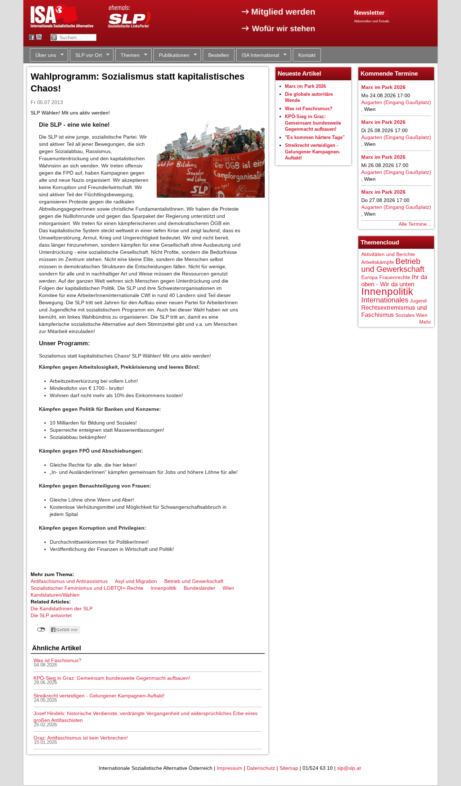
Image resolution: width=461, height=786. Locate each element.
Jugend (418, 301)
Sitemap (288, 768)
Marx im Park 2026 (305, 86)
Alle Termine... (415, 224)
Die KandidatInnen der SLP (62, 608)
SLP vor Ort (86, 55)
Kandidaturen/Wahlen (55, 595)
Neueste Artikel (299, 73)
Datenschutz (261, 768)
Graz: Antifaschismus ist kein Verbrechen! (80, 738)
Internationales (384, 300)
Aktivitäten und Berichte (388, 254)
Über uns (43, 55)
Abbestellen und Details (371, 21)
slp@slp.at (349, 768)
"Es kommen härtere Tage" (315, 137)
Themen (127, 55)
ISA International (257, 55)
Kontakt (306, 55)
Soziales (405, 315)
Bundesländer (199, 588)
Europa (369, 277)
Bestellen (218, 55)
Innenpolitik (163, 588)
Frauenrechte (394, 277)
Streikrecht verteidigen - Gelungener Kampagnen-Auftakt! (99, 696)
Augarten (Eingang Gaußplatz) (396, 102)
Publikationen (171, 55)
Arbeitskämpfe (377, 262)
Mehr (425, 322)
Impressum (229, 768)
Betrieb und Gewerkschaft (193, 581)
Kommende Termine (389, 73)
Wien (228, 588)
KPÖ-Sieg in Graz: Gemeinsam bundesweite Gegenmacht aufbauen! (111, 678)
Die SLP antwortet (51, 615)
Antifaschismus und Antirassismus (69, 581)
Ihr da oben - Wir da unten (394, 281)
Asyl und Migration (136, 581)
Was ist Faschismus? (57, 660)
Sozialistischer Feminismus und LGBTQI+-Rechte (87, 588)
